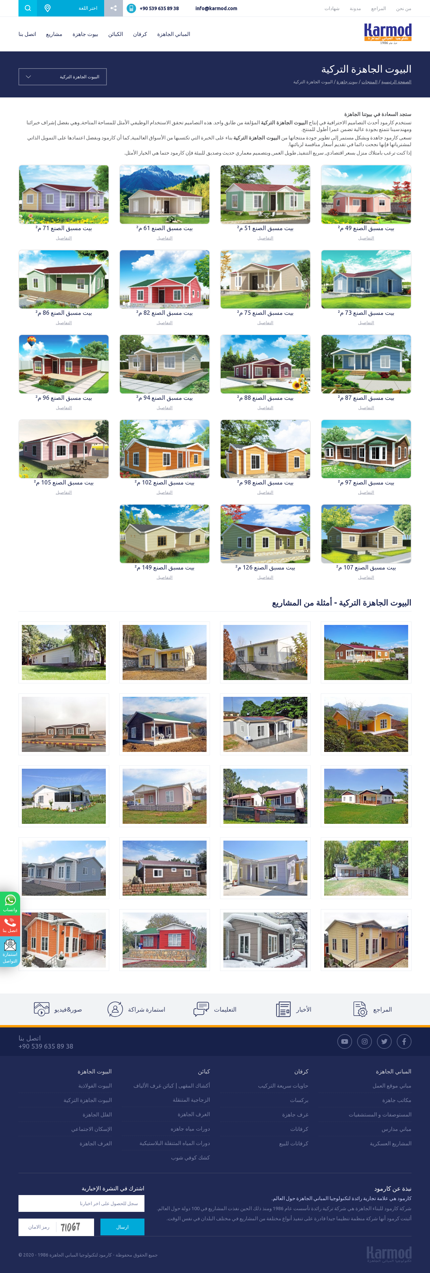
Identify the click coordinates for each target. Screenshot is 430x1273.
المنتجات (369, 81)
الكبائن (115, 34)
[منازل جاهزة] (63, 724)
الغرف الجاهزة (194, 1114)
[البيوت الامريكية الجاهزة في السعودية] (265, 652)
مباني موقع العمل (392, 1086)
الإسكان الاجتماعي (91, 1129)
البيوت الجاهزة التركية (87, 1100)
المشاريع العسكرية (391, 1143)
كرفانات (299, 1129)
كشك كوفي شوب (190, 1157)
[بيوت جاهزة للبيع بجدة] (366, 796)
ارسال (122, 1227)
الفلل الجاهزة (97, 1114)
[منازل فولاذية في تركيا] (63, 868)
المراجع (378, 8)
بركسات (299, 1100)
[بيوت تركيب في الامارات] (265, 796)
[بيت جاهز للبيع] (164, 724)
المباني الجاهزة (173, 34)
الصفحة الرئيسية (396, 81)
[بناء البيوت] (265, 868)
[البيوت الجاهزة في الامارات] (164, 652)
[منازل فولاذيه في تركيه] (164, 868)
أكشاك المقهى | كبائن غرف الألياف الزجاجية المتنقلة (171, 1093)
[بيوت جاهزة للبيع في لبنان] (366, 724)
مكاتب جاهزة (397, 1100)
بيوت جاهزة (85, 34)
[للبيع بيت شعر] (63, 796)
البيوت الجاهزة (95, 1071)
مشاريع (54, 34)
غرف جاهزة (295, 1114)
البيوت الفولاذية (95, 1086)
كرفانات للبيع (293, 1143)
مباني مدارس (397, 1129)
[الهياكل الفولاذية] (164, 940)
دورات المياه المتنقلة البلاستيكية (174, 1143)
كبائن (204, 1071)
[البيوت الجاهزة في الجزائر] (63, 652)
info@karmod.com (216, 8)
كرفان (140, 34)
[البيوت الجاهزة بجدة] (164, 796)
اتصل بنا (27, 34)
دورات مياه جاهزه (190, 1129)
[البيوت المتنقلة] (366, 652)
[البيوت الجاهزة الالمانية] (366, 868)
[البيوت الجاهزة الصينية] (265, 724)
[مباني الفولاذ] (265, 940)
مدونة (355, 8)
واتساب (10, 909)
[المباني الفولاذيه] (63, 940)
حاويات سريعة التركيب (283, 1086)
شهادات (332, 8)
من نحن (404, 8)
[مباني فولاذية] (366, 940)
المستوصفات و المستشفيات (380, 1114)
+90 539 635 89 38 (159, 8)
